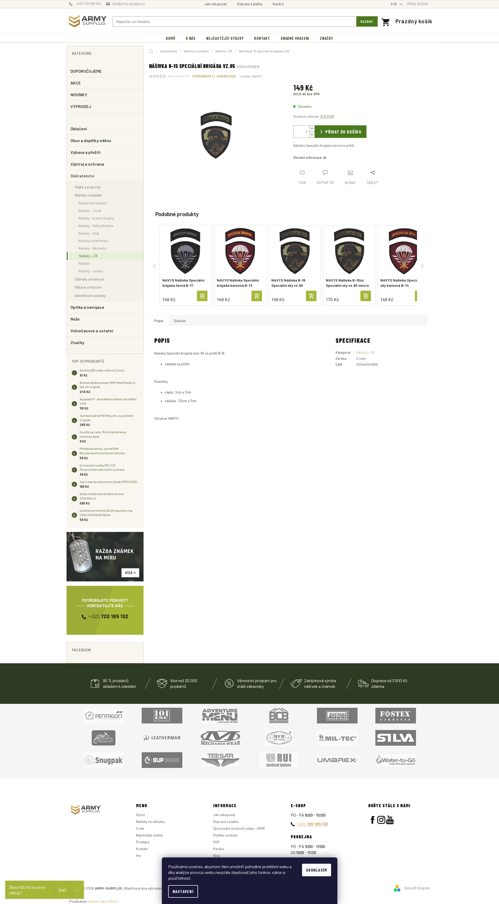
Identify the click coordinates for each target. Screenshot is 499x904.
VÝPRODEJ (80, 106)
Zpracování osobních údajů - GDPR (239, 828)
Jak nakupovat (216, 4)
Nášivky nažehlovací (93, 241)
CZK (394, 4)
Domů (140, 815)
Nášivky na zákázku (150, 821)
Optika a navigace (87, 307)
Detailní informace (307, 157)
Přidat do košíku (343, 131)
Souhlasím (316, 869)
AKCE (75, 82)
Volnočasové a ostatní (91, 330)
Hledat (367, 21)
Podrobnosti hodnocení (214, 76)
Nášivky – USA (88, 233)
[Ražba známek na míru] (105, 556)
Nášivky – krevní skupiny (96, 218)
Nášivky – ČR (88, 256)
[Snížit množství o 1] (312, 135)
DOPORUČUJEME (86, 71)
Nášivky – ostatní (90, 271)
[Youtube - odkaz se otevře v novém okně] (390, 820)
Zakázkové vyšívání (92, 203)
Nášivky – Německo (92, 248)
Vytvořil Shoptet (417, 888)
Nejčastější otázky (149, 835)
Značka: (250, 76)
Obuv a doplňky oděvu (90, 140)
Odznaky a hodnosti (89, 279)
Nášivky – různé (89, 211)
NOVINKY (78, 94)
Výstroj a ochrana (87, 163)
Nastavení (183, 891)
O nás (140, 828)
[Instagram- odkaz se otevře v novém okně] (381, 820)
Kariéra (278, 4)
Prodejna (142, 842)
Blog (216, 856)
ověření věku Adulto (102, 901)
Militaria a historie (88, 287)
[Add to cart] (202, 296)
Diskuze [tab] (180, 320)
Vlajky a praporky (88, 187)
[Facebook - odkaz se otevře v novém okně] (372, 820)
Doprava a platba (249, 4)
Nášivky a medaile (88, 195)
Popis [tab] (158, 320)
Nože (75, 318)
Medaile (84, 263)
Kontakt (142, 849)
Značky (77, 342)
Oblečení (78, 128)
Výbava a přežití (85, 152)
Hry (138, 856)
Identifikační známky (90, 295)
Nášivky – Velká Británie (95, 226)
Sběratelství (82, 175)
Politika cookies (225, 835)
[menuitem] (170, 38)
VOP (216, 842)
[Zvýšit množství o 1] (312, 129)
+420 (312, 824)
